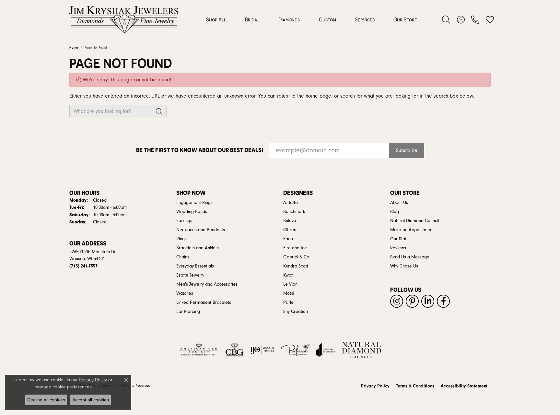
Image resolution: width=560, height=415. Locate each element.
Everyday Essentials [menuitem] (195, 266)
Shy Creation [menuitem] (295, 311)
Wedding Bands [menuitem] (191, 211)
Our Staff (399, 239)
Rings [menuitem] (181, 239)
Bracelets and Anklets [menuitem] (197, 248)
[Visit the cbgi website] (234, 350)
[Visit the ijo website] (262, 350)
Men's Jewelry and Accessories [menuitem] (207, 284)
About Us (399, 202)
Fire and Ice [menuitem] (295, 248)
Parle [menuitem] (288, 302)
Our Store (405, 19)
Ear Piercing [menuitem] (188, 311)
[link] (475, 19)
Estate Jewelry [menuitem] (190, 275)
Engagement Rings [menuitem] (194, 202)
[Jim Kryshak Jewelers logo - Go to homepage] (123, 19)
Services (365, 19)
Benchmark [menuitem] (294, 211)
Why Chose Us (404, 266)
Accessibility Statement (464, 386)
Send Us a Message (409, 257)
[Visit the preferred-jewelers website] (295, 350)
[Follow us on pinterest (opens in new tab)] (412, 301)
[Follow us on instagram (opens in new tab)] (396, 301)
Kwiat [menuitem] (288, 275)
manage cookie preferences (63, 386)
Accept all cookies (90, 399)
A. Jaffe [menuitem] (290, 202)
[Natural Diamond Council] (361, 350)
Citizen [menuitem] (289, 229)
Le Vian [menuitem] (290, 284)
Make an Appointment (412, 229)
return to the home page (304, 96)
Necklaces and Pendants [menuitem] (200, 229)
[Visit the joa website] (325, 350)
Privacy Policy (375, 386)
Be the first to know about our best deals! (199, 150)
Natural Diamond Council (414, 220)
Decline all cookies (46, 399)
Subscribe (406, 150)
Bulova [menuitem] (289, 220)
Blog (394, 211)
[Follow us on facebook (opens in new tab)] (443, 301)
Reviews (398, 248)
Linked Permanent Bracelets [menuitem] (203, 302)
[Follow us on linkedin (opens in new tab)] (427, 301)
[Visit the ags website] (199, 350)
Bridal (252, 19)
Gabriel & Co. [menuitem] (296, 257)
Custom (327, 19)
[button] (446, 19)
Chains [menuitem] (182, 257)
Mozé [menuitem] (288, 293)
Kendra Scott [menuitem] (295, 266)
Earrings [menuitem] (184, 220)
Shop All (216, 19)
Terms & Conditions (415, 386)
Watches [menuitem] (184, 293)
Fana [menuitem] (288, 239)
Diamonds (289, 19)
